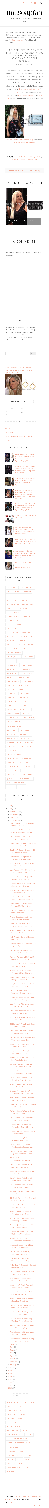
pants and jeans (12, 1447)
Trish (8, 783)
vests (29, 1467)
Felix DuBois (11, 661)
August (13, 1344)
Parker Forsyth (12, 746)
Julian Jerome (24, 685)
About (7, 428)
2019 (10, 806)
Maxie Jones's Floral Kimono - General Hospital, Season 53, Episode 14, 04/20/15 (25, 565)
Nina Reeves (23, 734)
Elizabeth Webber (13, 649)
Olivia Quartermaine (14, 742)
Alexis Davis (27, 592)
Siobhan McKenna (27, 767)
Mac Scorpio (11, 710)
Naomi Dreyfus (12, 730)
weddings (10, 1471)
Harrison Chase (25, 669)
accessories (29, 1402)
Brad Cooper (11, 608)
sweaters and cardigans (15, 1463)
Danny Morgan (12, 636)
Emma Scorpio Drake (14, 653)
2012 (10, 1382)
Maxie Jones (26, 714)
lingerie (29, 1435)
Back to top (37, 1505)
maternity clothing (22, 1443)
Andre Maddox (24, 596)
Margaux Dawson (13, 714)
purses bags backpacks (30, 159)
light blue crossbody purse (29, 89)
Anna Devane (11, 600)
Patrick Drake (26, 746)
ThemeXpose (13, 1502)
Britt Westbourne (13, 612)
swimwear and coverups (15, 1467)
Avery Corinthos (13, 604)
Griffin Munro (26, 665)
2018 (10, 809)
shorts (31, 1455)
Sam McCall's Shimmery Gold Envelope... (22, 221)
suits (27, 1459)
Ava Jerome (23, 600)
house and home (13, 1431)
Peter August (11, 750)
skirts (19, 1459)
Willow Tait (11, 787)
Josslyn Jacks (11, 685)
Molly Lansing (29, 718)
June (12, 1350)
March (13, 1359)
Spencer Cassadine (13, 775)
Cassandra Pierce (13, 620)
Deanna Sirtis (25, 641)
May (12, 1353)
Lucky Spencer (12, 701)
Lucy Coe (23, 701)
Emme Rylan (18, 157)
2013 (10, 1379)
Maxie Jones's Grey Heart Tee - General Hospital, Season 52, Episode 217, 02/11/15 (25, 541)
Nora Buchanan (12, 738)
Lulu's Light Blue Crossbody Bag (20, 140)
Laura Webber (24, 693)
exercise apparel (12, 1422)
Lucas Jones (24, 697)
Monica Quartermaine (14, 722)
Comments (12, 413)
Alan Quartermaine (27, 588)
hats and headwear (14, 1427)
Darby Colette (12, 641)
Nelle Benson (11, 734)
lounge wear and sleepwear (17, 1439)
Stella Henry (27, 775)
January (13, 1364)
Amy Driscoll (11, 596)
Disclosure (9, 432)
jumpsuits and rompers (15, 1435)
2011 (10, 1385)
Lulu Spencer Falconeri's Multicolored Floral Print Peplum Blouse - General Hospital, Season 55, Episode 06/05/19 (25, 494)
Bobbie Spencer (27, 604)
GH (40, 157)
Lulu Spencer (15, 159)
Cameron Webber (13, 616)
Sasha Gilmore (12, 762)
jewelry (24, 1431)
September (14, 820)
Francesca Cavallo (25, 661)
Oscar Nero (29, 742)
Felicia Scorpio (28, 657)
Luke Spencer (11, 706)
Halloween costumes (14, 1402)
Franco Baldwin (12, 665)
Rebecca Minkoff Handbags (24, 142)
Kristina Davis (12, 693)
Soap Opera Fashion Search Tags (18, 436)
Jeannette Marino (13, 681)
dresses (19, 1418)
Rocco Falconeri (13, 758)
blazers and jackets (14, 1406)
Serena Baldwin (12, 767)
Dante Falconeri (26, 636)
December (14, 811)
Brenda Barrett (24, 608)
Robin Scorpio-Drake (14, 754)
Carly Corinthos (28, 616)
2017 (10, 1367)
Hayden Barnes (12, 673)
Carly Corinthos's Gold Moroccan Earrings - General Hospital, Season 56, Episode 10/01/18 (20, 370)
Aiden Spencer (12, 588)
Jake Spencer (11, 677)
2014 (10, 1376)
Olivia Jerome (26, 738)
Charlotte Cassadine (14, 624)
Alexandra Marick (13, 592)
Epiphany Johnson (13, 657)
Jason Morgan (24, 677)
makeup (9, 1443)
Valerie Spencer (19, 783)
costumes (10, 1418)
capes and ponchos (14, 1410)
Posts (10, 408)
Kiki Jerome (10, 689)
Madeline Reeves (24, 710)
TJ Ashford (10, 779)
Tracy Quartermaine (25, 779)
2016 (10, 1370)
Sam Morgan (26, 758)
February (14, 1362)
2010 (10, 1388)
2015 (10, 1373)
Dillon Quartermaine (26, 645)
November (14, 814)
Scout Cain (24, 762)
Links (7, 440)
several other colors (26, 95)
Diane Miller (11, 645)
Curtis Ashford (12, 632)
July (12, 1347)
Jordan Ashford (28, 681)
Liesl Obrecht (11, 697)
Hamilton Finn (12, 669)
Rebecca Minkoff (13, 92)
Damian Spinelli (26, 632)
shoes (23, 1455)
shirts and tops (12, 1455)
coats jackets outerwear (16, 1414)
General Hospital (31, 157)
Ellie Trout (26, 649)
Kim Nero (21, 689)
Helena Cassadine (26, 673)
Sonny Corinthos (13, 771)
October (13, 817)
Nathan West (25, 730)
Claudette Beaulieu (14, 628)
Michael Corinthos (13, 718)
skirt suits (10, 1459)
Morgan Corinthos (14, 726)
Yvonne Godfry (24, 787)
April (12, 1356)
